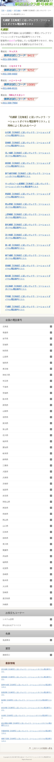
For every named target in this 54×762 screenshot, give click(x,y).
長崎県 (5, 574)
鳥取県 (5, 508)
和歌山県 (6, 502)
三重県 (5, 465)
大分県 (5, 586)
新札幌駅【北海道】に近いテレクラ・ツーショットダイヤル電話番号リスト (27, 226)
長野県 (5, 417)
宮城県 (5, 345)
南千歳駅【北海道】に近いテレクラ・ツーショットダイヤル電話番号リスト (27, 256)
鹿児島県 (6, 598)
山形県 (5, 357)
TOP (2, 10)
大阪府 (5, 471)
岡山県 (5, 520)
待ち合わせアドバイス (12, 625)
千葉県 (5, 387)
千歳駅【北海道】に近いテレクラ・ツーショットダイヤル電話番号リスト (27, 308)
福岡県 (5, 562)
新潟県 (5, 423)
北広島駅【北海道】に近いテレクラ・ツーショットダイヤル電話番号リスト (27, 287)
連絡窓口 (6, 655)
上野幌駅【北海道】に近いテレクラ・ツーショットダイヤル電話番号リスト (27, 215)
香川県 (5, 544)
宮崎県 (5, 592)
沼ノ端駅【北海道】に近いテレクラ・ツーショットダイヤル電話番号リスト (27, 154)
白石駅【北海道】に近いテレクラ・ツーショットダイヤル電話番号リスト (27, 134)
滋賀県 (5, 490)
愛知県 (5, 447)
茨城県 (5, 393)
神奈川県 (6, 375)
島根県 (5, 514)
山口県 (5, 526)
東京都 (5, 369)
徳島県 (5, 538)
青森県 (5, 332)
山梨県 (5, 411)
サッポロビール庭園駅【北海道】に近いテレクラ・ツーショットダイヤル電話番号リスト (27, 185)
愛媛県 (5, 550)
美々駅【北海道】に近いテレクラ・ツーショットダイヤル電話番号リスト (27, 246)
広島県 (5, 532)
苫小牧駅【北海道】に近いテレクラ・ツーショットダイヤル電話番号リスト (27, 236)
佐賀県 (5, 568)
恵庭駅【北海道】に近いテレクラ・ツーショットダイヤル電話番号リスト (27, 195)
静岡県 (5, 459)
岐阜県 (5, 453)
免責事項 (6, 640)
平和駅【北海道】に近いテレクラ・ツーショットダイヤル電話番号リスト (27, 297)
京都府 (5, 484)
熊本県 (5, 580)
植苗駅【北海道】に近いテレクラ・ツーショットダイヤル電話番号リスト (27, 164)
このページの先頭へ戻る (42, 748)
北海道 (9, 10)
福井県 (5, 441)
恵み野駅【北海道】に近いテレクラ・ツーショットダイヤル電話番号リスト (27, 205)
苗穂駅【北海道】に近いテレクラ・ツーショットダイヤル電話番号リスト (27, 144)
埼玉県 (5, 381)
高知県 (5, 556)
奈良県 (5, 496)
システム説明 (8, 619)
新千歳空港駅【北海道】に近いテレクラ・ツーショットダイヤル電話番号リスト (27, 174)
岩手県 (5, 339)
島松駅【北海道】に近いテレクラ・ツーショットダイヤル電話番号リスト (27, 277)
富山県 (5, 429)
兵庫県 (5, 478)
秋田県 (5, 351)
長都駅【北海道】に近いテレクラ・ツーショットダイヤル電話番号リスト (27, 267)
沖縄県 (5, 604)
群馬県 (5, 405)
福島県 (5, 363)
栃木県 (5, 399)
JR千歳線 (17, 10)
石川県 (5, 435)
